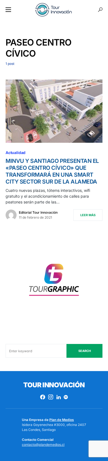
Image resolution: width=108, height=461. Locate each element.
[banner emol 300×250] (54, 282)
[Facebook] (42, 396)
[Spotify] (66, 396)
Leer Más (88, 215)
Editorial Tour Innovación (38, 212)
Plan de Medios (61, 420)
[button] (8, 9)
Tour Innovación (53, 385)
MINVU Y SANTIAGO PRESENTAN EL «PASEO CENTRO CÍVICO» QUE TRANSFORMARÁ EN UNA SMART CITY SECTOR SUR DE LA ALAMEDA (52, 171)
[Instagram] (50, 396)
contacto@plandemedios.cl (43, 445)
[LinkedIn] (58, 396)
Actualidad (15, 152)
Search (84, 351)
